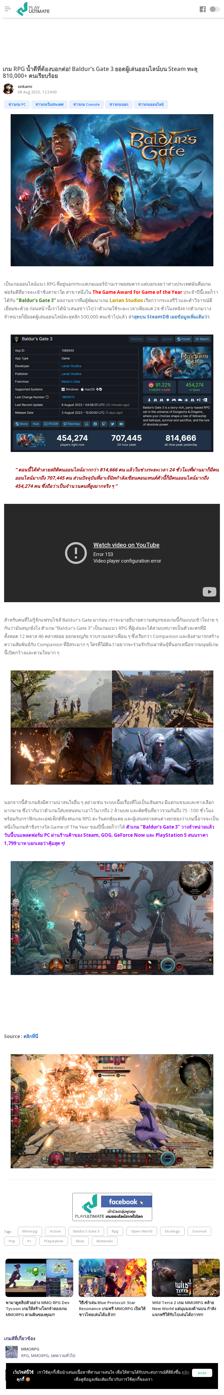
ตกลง (202, 1373)
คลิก (185, 1372)
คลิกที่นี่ (30, 1036)
